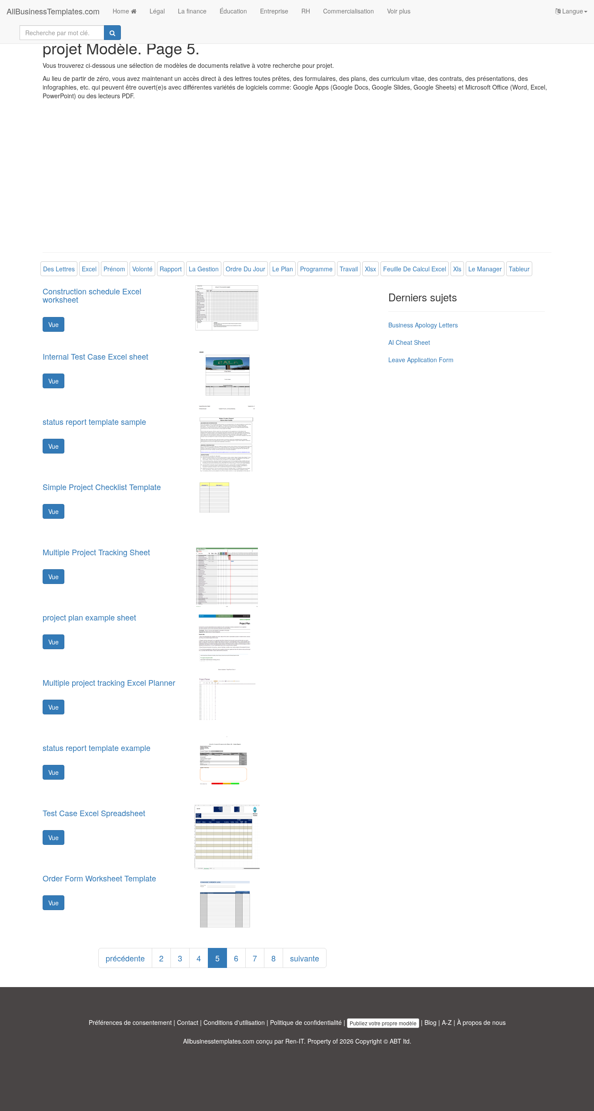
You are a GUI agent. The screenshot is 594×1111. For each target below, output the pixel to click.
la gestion (204, 268)
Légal (157, 11)
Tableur (519, 268)
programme (316, 268)
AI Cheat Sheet (409, 342)
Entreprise (274, 11)
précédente (125, 958)
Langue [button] (572, 11)
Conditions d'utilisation (234, 1022)
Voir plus (398, 11)
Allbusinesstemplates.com (218, 1041)
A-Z (447, 1022)
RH (305, 11)
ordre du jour (245, 268)
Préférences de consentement (130, 1022)
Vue (53, 324)
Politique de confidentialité (306, 1022)
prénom (114, 268)
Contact (187, 1022)
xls (457, 268)
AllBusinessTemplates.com (53, 11)
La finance (192, 11)
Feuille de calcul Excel (414, 268)
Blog (430, 1022)
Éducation (233, 11)
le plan (282, 268)
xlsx (370, 268)
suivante (304, 958)
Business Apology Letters (423, 324)
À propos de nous (481, 1022)
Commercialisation (348, 11)
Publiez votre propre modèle (383, 1023)
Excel (89, 268)
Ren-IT (294, 1041)
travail (349, 268)
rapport (171, 268)
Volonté (142, 268)
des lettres (59, 268)
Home (122, 11)
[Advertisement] (297, 183)
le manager (485, 268)
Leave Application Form (421, 359)
